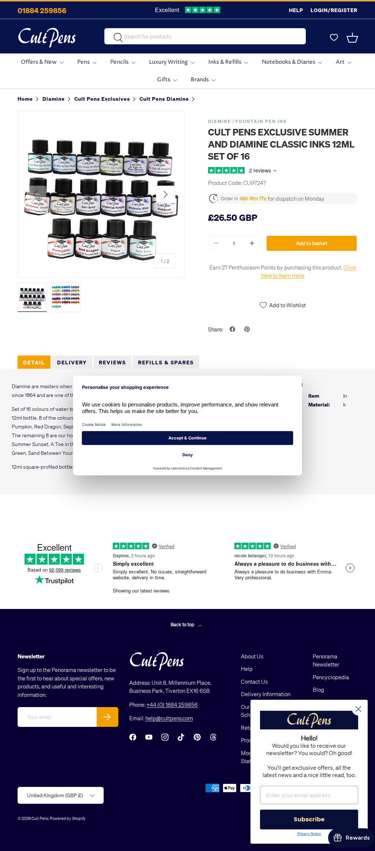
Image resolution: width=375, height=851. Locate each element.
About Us (252, 656)
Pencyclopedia (331, 677)
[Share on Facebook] (233, 329)
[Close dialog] (358, 709)
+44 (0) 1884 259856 (172, 704)
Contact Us (254, 681)
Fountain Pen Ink (261, 121)
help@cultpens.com (169, 718)
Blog (318, 689)
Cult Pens (39, 818)
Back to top (183, 624)
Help (296, 10)
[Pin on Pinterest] (248, 329)
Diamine (219, 121)
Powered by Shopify (68, 818)
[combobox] (205, 36)
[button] (353, 38)
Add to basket (311, 243)
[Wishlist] (334, 37)
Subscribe (309, 819)
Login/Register (334, 10)
